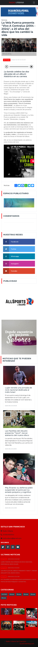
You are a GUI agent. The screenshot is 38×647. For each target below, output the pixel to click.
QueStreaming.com (27, 644)
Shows (12, 594)
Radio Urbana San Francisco (16, 641)
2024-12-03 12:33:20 (18, 60)
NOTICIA (3, 559)
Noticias (7, 60)
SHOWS (4, 594)
